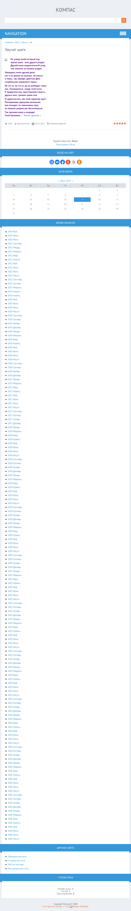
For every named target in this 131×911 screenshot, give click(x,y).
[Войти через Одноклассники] (79, 162)
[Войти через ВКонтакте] (57, 162)
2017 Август (14, 407)
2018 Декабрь (14, 471)
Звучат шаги (15, 49)
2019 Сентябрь (15, 507)
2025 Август (14, 791)
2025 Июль (13, 787)
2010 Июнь (13, 235)
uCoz (67, 906)
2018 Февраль (15, 431)
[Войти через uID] (51, 162)
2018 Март (13, 435)
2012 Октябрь (14, 283)
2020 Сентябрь (15, 555)
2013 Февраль (15, 287)
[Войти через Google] (73, 162)
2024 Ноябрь (14, 755)
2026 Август (14, 839)
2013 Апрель (14, 291)
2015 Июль (13, 307)
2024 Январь (14, 715)
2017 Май (12, 395)
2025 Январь (14, 763)
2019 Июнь (13, 495)
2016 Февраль (15, 335)
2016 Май (12, 347)
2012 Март (13, 255)
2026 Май (12, 827)
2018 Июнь (13, 447)
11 (31, 199)
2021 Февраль (15, 575)
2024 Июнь (13, 735)
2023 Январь (14, 667)
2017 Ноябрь (14, 419)
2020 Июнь (13, 543)
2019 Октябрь (14, 511)
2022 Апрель (14, 631)
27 (65, 209)
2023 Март (13, 675)
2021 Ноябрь (14, 611)
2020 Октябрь (14, 559)
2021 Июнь (13, 591)
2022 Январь (14, 619)
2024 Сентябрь (15, 747)
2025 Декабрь (14, 807)
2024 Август (14, 743)
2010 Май (12, 231)
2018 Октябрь (14, 463)
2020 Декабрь (14, 567)
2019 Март (13, 483)
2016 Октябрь (14, 367)
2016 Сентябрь (15, 363)
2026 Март (13, 819)
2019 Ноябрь (14, 515)
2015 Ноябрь (14, 323)
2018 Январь (14, 427)
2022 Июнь (13, 639)
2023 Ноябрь (14, 707)
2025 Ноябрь (14, 803)
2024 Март (13, 723)
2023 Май (12, 683)
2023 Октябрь (14, 703)
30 (117, 209)
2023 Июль (13, 691)
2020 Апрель (14, 535)
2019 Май (12, 491)
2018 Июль (13, 451)
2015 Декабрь (14, 327)
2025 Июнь (13, 783)
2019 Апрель (14, 487)
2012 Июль (13, 271)
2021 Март (13, 579)
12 (48, 199)
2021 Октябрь (14, 607)
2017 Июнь (13, 399)
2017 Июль (13, 403)
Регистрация (62, 144)
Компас (65, 9)
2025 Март (13, 771)
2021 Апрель (14, 583)
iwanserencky (23, 124)
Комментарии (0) (58, 124)
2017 (17, 42)
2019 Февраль (15, 479)
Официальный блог (17, 856)
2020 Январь (14, 523)
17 (14, 204)
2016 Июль (13, 355)
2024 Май (12, 731)
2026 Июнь (13, 831)
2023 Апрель (14, 679)
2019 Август (14, 503)
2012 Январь (14, 247)
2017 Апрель (14, 391)
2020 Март (13, 531)
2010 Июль (13, 239)
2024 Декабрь (14, 759)
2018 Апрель (14, 439)
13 (65, 199)
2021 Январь (14, 571)
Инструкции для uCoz (18, 868)
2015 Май (12, 299)
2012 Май (12, 263)
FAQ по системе (16, 864)
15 (99, 199)
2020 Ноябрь (14, 563)
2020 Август (14, 551)
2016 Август (14, 359)
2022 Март (13, 627)
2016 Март (13, 339)
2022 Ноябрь (14, 659)
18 (31, 204)
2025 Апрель (14, 775)
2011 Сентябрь (15, 243)
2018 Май (12, 443)
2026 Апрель (14, 823)
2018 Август (14, 455)
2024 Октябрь (14, 751)
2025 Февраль (15, 767)
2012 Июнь (13, 267)
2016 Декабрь (14, 375)
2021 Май (12, 587)
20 (65, 204)
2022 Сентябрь (15, 651)
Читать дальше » (32, 115)
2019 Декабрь (14, 519)
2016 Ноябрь (14, 371)
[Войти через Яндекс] (68, 162)
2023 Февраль (15, 671)
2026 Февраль (15, 815)
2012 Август (14, 275)
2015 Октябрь (14, 319)
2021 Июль (13, 595)
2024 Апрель (14, 727)
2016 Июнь (13, 351)
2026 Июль (13, 835)
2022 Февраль (15, 623)
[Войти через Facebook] (62, 162)
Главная (9, 42)
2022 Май (12, 635)
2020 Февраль (15, 527)
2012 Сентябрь (15, 279)
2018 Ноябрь (14, 467)
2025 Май (12, 779)
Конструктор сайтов (52, 906)
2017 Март (13, 387)
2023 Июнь (13, 687)
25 (31, 209)
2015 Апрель (14, 295)
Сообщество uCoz (16, 860)
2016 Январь (14, 331)
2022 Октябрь (14, 655)
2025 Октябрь (14, 799)
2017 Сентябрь (15, 411)
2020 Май (12, 539)
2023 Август (14, 695)
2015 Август (14, 311)
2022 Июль (13, 643)
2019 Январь (14, 475)
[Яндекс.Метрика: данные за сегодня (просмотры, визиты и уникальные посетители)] (79, 906)
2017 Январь (14, 379)
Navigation (15, 33)
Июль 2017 (65, 181)
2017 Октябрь (14, 415)
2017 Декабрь (14, 423)
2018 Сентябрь (15, 459)
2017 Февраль (15, 383)
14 (82, 199)
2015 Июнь (13, 303)
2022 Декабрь (14, 663)
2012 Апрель (14, 259)
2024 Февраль (15, 719)
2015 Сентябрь (15, 315)
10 (14, 199)
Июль (24, 42)
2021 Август (14, 599)
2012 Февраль (15, 251)
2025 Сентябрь (15, 795)
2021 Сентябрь (15, 603)
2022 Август (14, 647)
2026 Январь (14, 811)
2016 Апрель (14, 343)
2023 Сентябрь (15, 699)
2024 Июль (13, 739)
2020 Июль (13, 547)
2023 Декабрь (14, 711)
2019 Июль (13, 499)
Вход (72, 144)
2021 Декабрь (14, 615)
